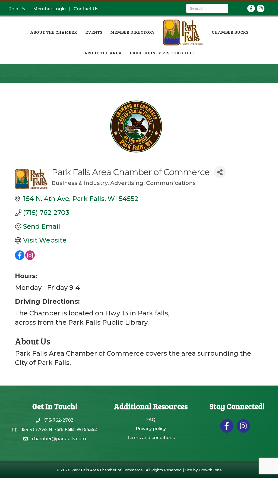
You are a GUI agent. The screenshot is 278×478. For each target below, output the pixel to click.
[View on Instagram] (30, 258)
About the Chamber (53, 32)
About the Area (103, 52)
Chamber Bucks (230, 32)
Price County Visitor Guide (162, 52)
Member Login (49, 9)
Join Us (17, 9)
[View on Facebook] (19, 258)
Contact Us (86, 9)
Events (93, 32)
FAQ (151, 419)
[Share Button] (220, 172)
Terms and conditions (151, 437)
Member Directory (132, 32)
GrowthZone (210, 470)
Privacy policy (151, 428)
